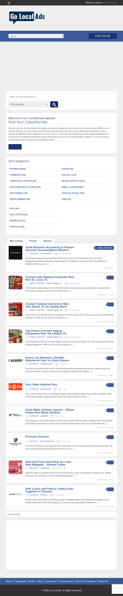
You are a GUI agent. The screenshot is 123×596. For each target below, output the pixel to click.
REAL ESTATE (16, 214)
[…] (46, 264)
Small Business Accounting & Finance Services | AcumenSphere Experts (49, 249)
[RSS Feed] (8, 2)
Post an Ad (103, 36)
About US (103, 581)
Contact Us (51, 581)
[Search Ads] (54, 104)
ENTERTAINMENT (18, 199)
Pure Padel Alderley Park (41, 384)
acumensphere (46, 253)
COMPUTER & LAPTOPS (21, 181)
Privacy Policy (66, 581)
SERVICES (33, 253)
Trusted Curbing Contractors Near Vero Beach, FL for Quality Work (47, 305)
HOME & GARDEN (70, 187)
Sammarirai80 (46, 389)
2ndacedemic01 (47, 364)
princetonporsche (47, 441)
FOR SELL (66, 175)
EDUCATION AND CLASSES (23, 187)
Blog (40, 581)
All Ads (32, 581)
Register (105, 3)
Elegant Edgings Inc (54, 283)
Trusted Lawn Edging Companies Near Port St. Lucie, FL (49, 278)
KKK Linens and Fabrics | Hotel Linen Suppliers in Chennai (49, 490)
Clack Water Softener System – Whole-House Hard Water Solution (50, 411)
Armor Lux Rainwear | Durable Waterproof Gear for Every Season (47, 359)
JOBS (64, 199)
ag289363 (44, 416)
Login (113, 3)
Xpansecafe (45, 468)
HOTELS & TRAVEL (70, 193)
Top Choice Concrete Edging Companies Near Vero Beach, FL (45, 332)
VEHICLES (33, 441)
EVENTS (65, 169)
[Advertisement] (61, 66)
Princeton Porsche (37, 436)
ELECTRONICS (17, 193)
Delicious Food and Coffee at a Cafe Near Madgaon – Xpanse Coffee (48, 463)
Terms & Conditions (86, 581)
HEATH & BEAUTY (70, 181)
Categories (20, 581)
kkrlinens (44, 495)
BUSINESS (33, 364)
